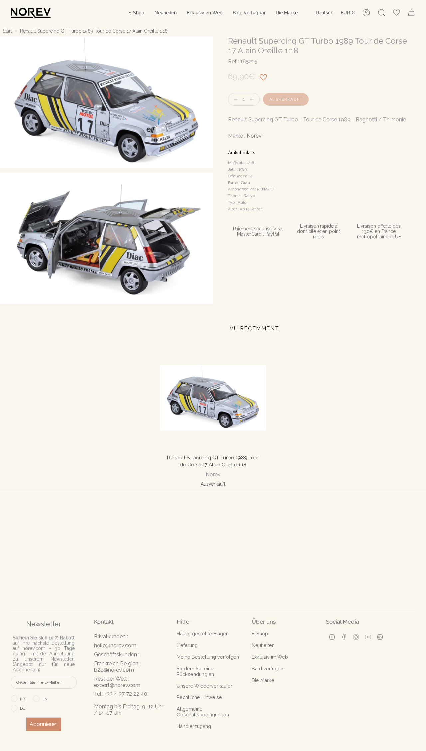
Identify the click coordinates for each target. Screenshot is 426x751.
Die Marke (263, 680)
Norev (254, 136)
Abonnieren (44, 724)
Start (7, 31)
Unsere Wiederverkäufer (204, 685)
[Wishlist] (396, 13)
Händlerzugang (194, 726)
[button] (136, 13)
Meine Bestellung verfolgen (208, 657)
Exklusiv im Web (270, 657)
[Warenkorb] (411, 12)
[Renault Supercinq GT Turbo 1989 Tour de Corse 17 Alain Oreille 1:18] (213, 398)
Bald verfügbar (268, 668)
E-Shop (260, 633)
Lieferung (187, 645)
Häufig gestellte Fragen (203, 633)
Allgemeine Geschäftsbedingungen (203, 711)
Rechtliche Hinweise (199, 697)
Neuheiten (263, 645)
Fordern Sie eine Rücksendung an (195, 671)
